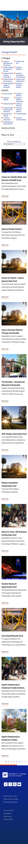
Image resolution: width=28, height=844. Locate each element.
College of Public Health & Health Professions (8, 109)
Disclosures (8, 816)
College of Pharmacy (19, 104)
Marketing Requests (10, 802)
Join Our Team (9, 810)
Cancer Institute (7, 93)
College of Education (19, 68)
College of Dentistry (19, 94)
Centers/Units (8, 127)
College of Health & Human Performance (8, 75)
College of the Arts (20, 62)
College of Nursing (8, 103)
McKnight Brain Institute (7, 114)
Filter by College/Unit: (14, 142)
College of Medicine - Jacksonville (19, 99)
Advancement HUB (10, 796)
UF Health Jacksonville (6, 118)
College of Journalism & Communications (20, 75)
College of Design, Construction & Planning (8, 69)
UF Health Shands (21, 113)
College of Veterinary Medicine (19, 109)
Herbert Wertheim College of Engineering (8, 85)
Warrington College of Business (19, 85)
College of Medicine (6, 98)
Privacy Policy (8, 819)
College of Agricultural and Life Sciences (7, 63)
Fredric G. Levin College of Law (20, 80)
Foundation (7, 813)
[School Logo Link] (13, 775)
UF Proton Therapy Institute (21, 118)
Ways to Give (7, 134)
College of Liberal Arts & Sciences (8, 80)
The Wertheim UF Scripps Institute (8, 122)
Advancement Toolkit (11, 799)
